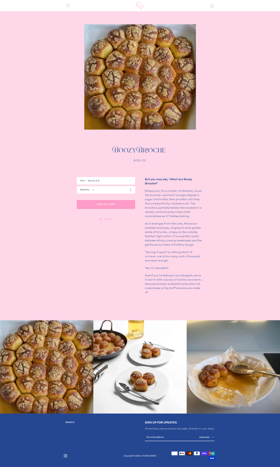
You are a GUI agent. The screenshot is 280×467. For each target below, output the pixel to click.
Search (69, 422)
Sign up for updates (161, 422)
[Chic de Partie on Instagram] (65, 455)
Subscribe (204, 437)
